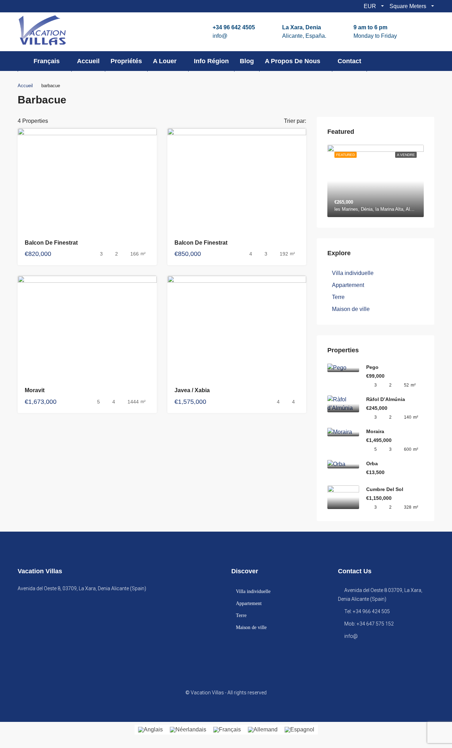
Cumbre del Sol (384, 489)
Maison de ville (351, 309)
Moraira (375, 431)
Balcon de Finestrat (51, 243)
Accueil (88, 61)
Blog (247, 61)
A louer (165, 61)
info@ (220, 36)
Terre (338, 297)
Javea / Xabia (192, 390)
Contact (349, 61)
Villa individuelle (353, 273)
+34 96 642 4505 (234, 27)
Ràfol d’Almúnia (385, 399)
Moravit (34, 390)
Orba (372, 463)
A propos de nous (292, 61)
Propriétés (126, 61)
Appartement (348, 285)
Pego (372, 367)
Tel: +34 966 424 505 (367, 611)
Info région (211, 61)
